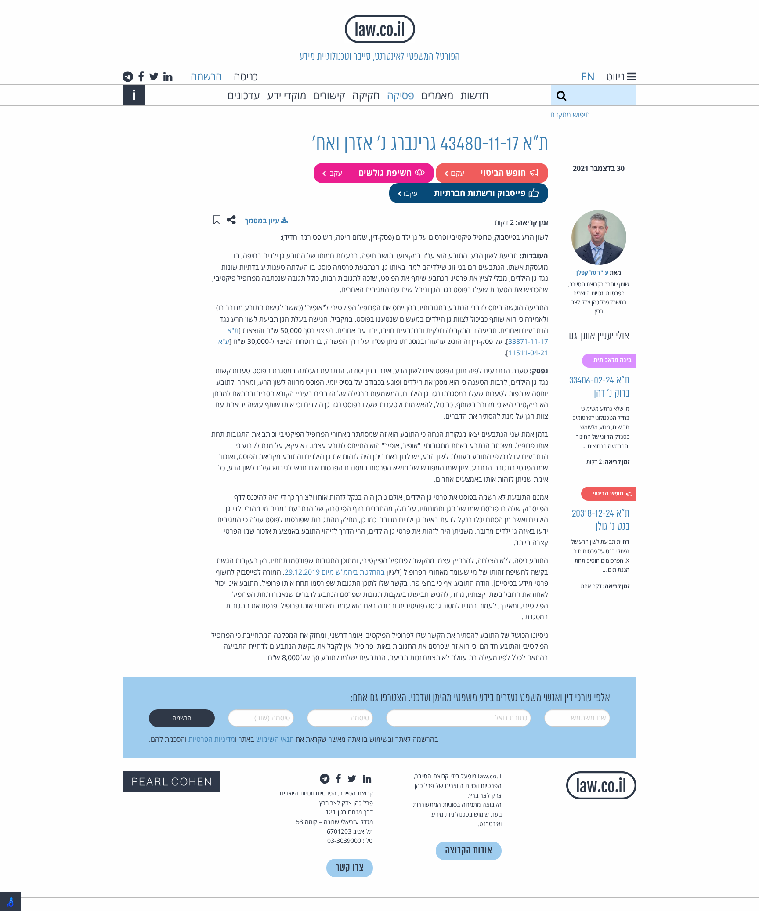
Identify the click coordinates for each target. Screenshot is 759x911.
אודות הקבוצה (468, 851)
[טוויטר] (154, 76)
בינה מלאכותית (613, 360)
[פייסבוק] (141, 76)
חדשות (474, 95)
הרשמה (206, 76)
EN (588, 76)
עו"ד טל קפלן (592, 272)
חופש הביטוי (503, 172)
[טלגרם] (128, 76)
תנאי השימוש (275, 739)
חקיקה (366, 95)
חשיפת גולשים (385, 172)
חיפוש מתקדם (570, 114)
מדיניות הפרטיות (211, 739)
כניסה (246, 76)
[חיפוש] (561, 95)
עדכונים (244, 95)
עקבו (456, 173)
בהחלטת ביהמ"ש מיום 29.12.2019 (335, 572)
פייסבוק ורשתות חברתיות (480, 193)
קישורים (329, 95)
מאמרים (437, 95)
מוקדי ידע (286, 95)
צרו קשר (350, 868)
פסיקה (400, 95)
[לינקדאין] (168, 76)
